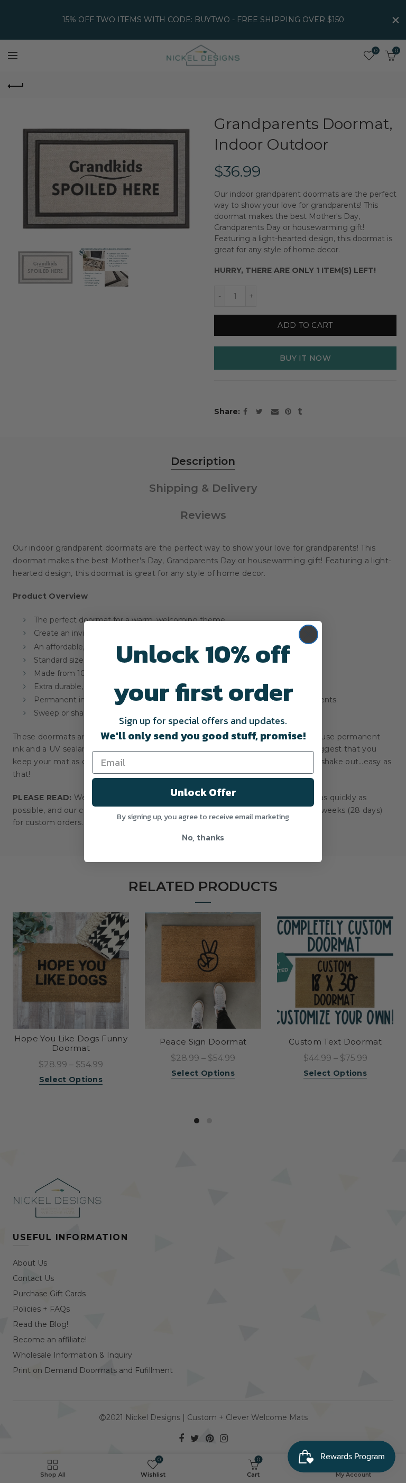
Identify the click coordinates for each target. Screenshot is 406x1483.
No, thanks (203, 837)
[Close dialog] (308, 634)
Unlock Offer (203, 792)
